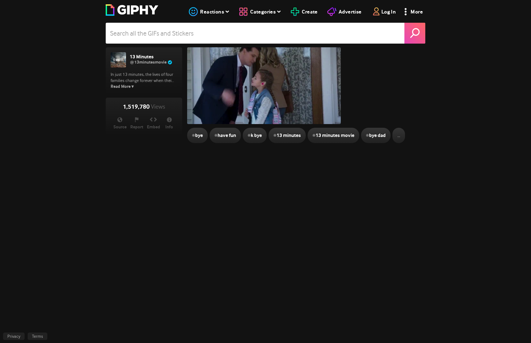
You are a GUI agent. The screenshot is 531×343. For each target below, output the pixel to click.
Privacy (13, 336)
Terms (37, 336)
